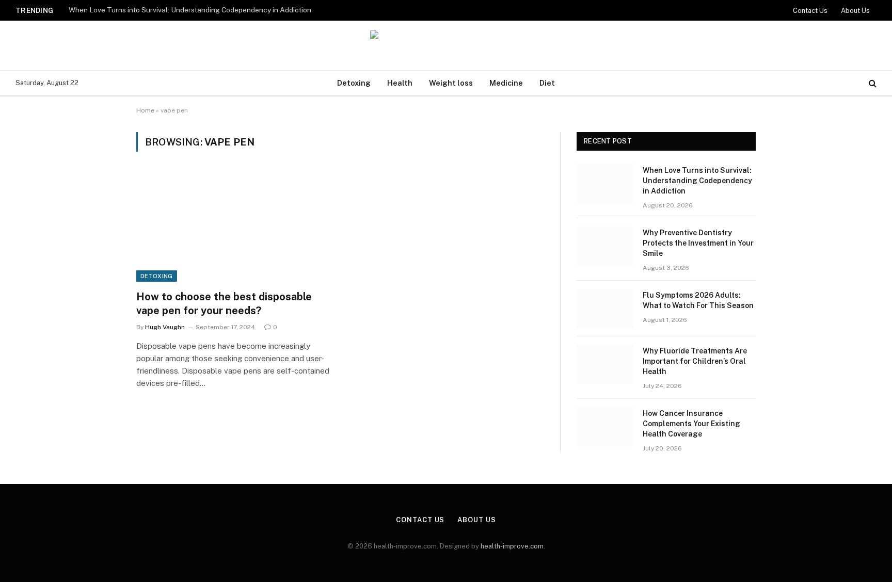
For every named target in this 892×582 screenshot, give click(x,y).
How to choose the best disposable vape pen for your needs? (224, 303)
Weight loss (451, 82)
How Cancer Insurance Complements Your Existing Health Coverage (691, 423)
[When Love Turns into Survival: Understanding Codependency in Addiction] (605, 183)
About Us (855, 10)
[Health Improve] (446, 45)
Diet (547, 82)
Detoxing (354, 82)
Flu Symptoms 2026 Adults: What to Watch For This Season (698, 300)
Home (145, 110)
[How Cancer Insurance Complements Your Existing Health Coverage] (605, 426)
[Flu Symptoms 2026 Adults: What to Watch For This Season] (605, 308)
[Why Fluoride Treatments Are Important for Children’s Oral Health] (605, 364)
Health (399, 82)
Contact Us (810, 10)
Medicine (506, 82)
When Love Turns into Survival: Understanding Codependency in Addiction (190, 10)
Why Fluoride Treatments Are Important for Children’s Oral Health (695, 361)
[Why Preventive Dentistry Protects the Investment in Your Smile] (605, 246)
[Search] (872, 83)
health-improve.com (512, 546)
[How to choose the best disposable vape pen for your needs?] (233, 227)
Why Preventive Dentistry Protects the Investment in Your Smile (698, 243)
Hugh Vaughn (165, 327)
